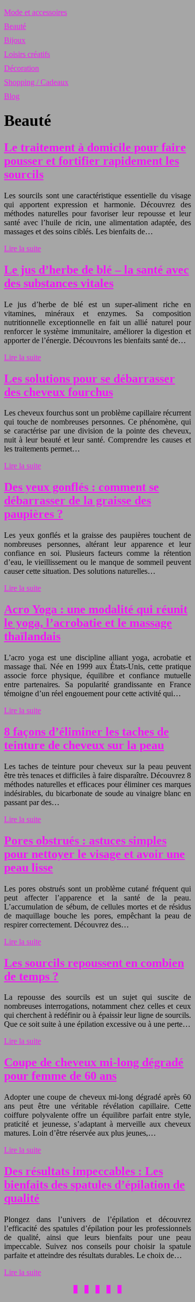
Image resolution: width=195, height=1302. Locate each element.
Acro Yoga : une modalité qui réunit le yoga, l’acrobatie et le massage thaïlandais (96, 623)
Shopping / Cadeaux (36, 82)
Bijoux (15, 40)
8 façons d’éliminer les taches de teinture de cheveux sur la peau (86, 738)
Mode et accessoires (35, 12)
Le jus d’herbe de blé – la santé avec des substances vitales (96, 276)
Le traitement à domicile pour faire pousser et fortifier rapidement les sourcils (95, 161)
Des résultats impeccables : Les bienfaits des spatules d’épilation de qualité (94, 1185)
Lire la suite (22, 248)
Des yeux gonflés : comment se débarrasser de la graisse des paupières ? (81, 500)
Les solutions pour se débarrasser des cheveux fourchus (89, 385)
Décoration (21, 68)
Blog (12, 96)
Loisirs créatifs (27, 54)
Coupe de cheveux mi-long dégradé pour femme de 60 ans (94, 1069)
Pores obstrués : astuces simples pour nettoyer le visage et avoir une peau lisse (94, 854)
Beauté (15, 26)
